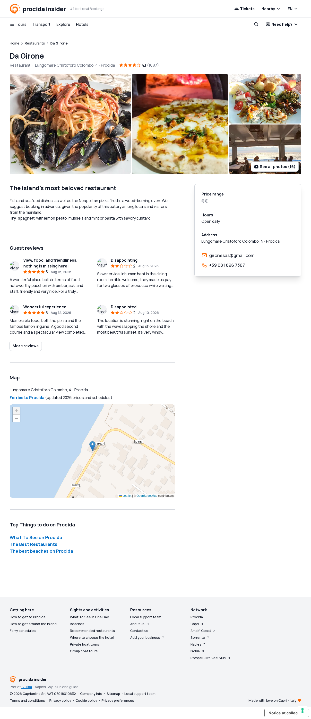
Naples (195, 644)
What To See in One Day (89, 617)
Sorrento (197, 637)
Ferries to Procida (27, 397)
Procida (196, 617)
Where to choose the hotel (92, 637)
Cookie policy (86, 700)
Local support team (145, 617)
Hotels (82, 24)
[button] (92, 446)
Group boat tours (84, 651)
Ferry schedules (23, 630)
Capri (194, 623)
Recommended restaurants (92, 630)
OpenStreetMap (147, 495)
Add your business (145, 637)
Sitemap (113, 693)
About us (137, 623)
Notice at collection (286, 712)
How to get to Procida (27, 617)
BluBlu (26, 686)
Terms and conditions (27, 700)
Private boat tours (84, 644)
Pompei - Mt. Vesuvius (208, 658)
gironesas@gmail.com (231, 255)
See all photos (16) (277, 166)
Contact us (139, 630)
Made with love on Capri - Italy (272, 700)
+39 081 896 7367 (227, 265)
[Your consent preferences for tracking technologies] (302, 710)
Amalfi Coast (200, 630)
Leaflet (126, 495)
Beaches (77, 623)
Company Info (91, 693)
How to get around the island (33, 623)
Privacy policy (60, 700)
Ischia (195, 651)
